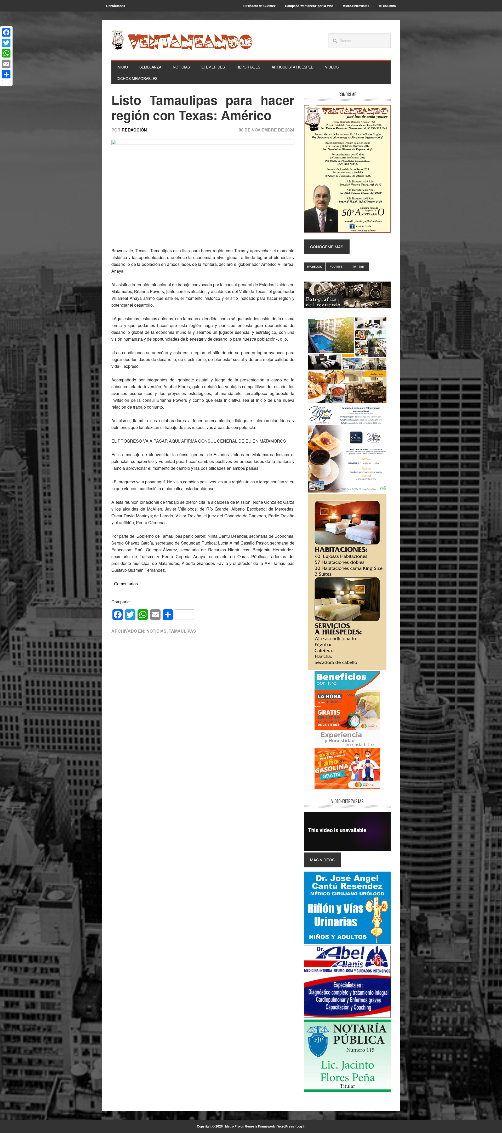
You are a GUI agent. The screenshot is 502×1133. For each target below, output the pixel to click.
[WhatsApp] (6, 53)
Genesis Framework (260, 1126)
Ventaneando (182, 40)
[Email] (6, 64)
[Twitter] (6, 43)
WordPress (285, 1126)
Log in (300, 1126)
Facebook (314, 266)
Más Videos (322, 859)
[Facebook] (6, 32)
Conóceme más (326, 246)
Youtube (336, 266)
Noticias (156, 631)
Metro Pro (232, 1126)
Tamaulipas (182, 631)
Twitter (358, 266)
